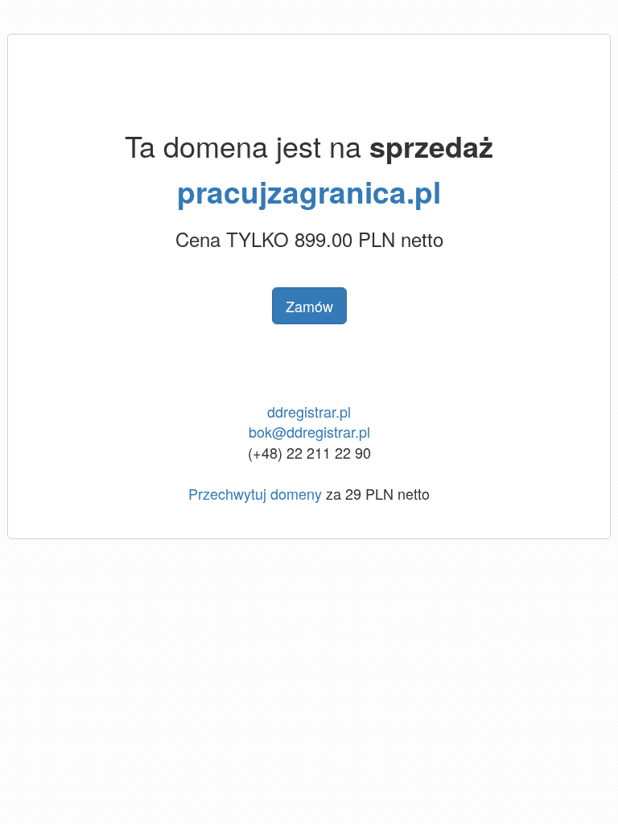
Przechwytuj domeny (255, 493)
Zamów (309, 305)
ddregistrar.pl (309, 411)
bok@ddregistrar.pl (309, 431)
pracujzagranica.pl (309, 191)
